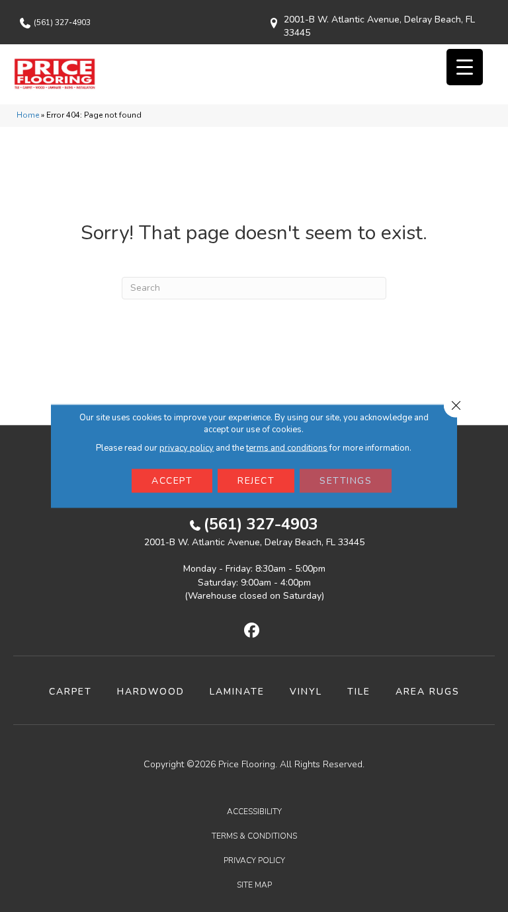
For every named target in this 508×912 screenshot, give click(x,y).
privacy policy (186, 448)
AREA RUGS (428, 691)
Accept (171, 481)
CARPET (70, 691)
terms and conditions (286, 448)
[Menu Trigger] (464, 67)
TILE (358, 691)
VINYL (306, 691)
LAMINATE (237, 691)
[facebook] (252, 631)
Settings (345, 481)
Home (28, 115)
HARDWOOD (151, 691)
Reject (256, 481)
